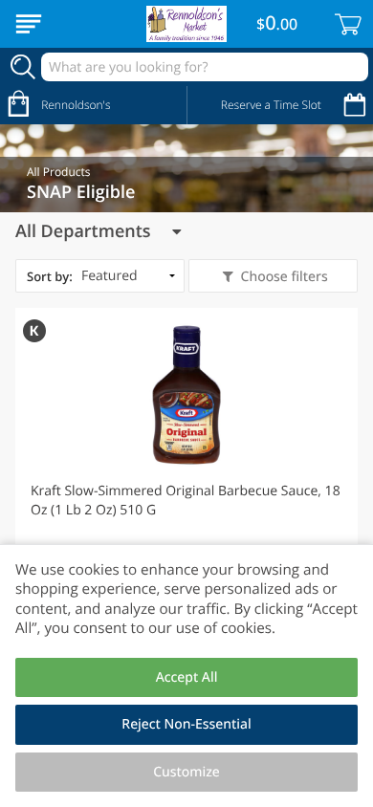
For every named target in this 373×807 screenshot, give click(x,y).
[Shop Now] (28, 24)
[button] (186, 477)
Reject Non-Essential (186, 724)
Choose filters (284, 277)
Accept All (187, 677)
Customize (186, 772)
